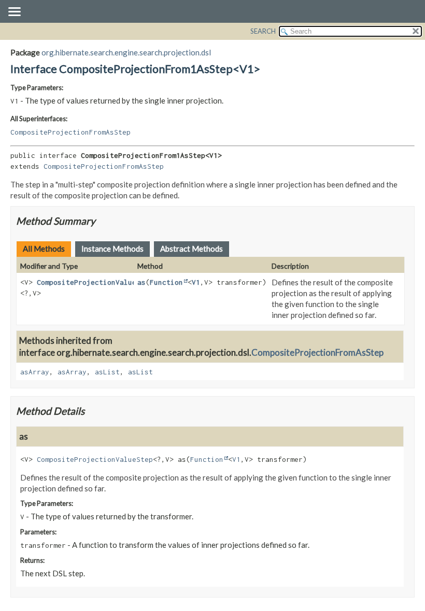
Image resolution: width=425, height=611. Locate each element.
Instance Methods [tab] (112, 248)
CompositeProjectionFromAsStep (70, 132)
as (141, 282)
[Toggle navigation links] (14, 12)
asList (107, 372)
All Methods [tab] (44, 248)
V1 (196, 282)
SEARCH (263, 31)
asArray (34, 372)
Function (166, 282)
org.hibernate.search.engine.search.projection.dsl (126, 52)
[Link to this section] (101, 221)
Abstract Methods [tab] (191, 248)
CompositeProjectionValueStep (95, 282)
